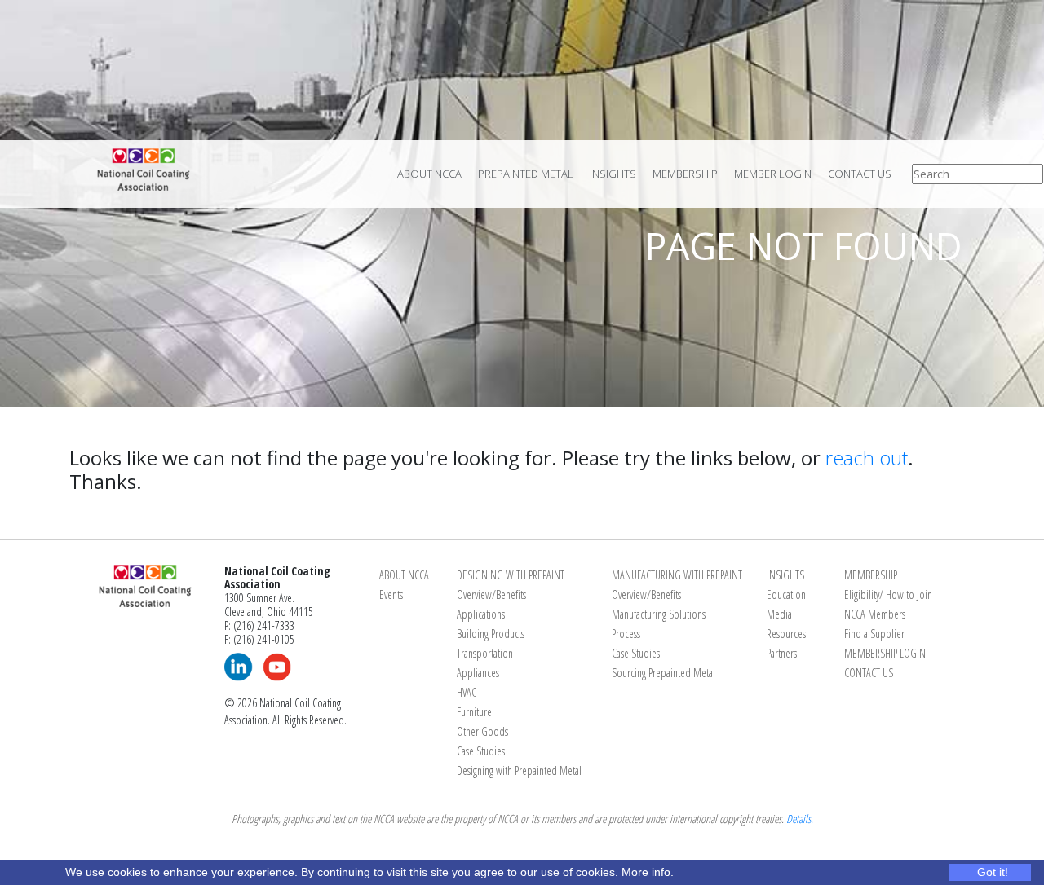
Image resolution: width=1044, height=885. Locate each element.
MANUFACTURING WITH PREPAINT (677, 575)
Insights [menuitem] (613, 173)
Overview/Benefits (491, 594)
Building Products (490, 633)
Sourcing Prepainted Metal (663, 672)
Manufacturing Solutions (659, 614)
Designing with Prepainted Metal (519, 770)
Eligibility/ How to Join (888, 594)
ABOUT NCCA (404, 575)
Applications (481, 614)
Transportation (485, 653)
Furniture (474, 712)
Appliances (478, 672)
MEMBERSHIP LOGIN (885, 653)
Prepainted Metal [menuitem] (525, 173)
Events (391, 594)
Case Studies (481, 751)
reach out (866, 457)
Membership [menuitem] (685, 173)
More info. (648, 871)
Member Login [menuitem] (773, 173)
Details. (799, 818)
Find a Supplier (874, 633)
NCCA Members (874, 614)
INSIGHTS (785, 575)
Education (786, 594)
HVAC (466, 692)
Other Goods (482, 731)
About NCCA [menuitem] (429, 173)
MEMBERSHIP (870, 575)
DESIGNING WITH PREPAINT (510, 575)
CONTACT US (868, 672)
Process (626, 633)
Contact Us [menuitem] (859, 173)
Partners (782, 653)
